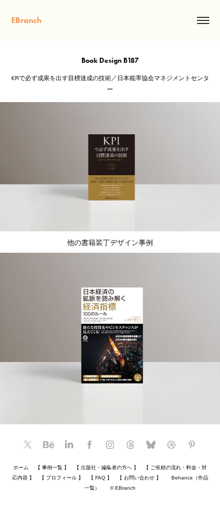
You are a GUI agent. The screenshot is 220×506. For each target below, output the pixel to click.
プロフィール (61, 477)
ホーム (21, 467)
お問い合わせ (139, 477)
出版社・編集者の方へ (106, 467)
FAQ (100, 477)
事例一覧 (52, 467)
